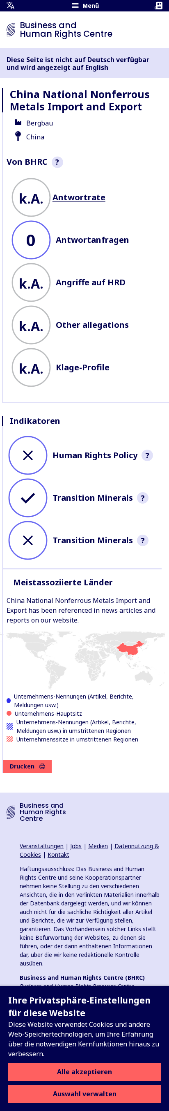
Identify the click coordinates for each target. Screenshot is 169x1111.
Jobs (76, 846)
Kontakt (58, 854)
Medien (98, 846)
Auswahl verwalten (84, 1093)
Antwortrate (79, 197)
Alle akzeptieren (84, 1071)
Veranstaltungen (42, 846)
